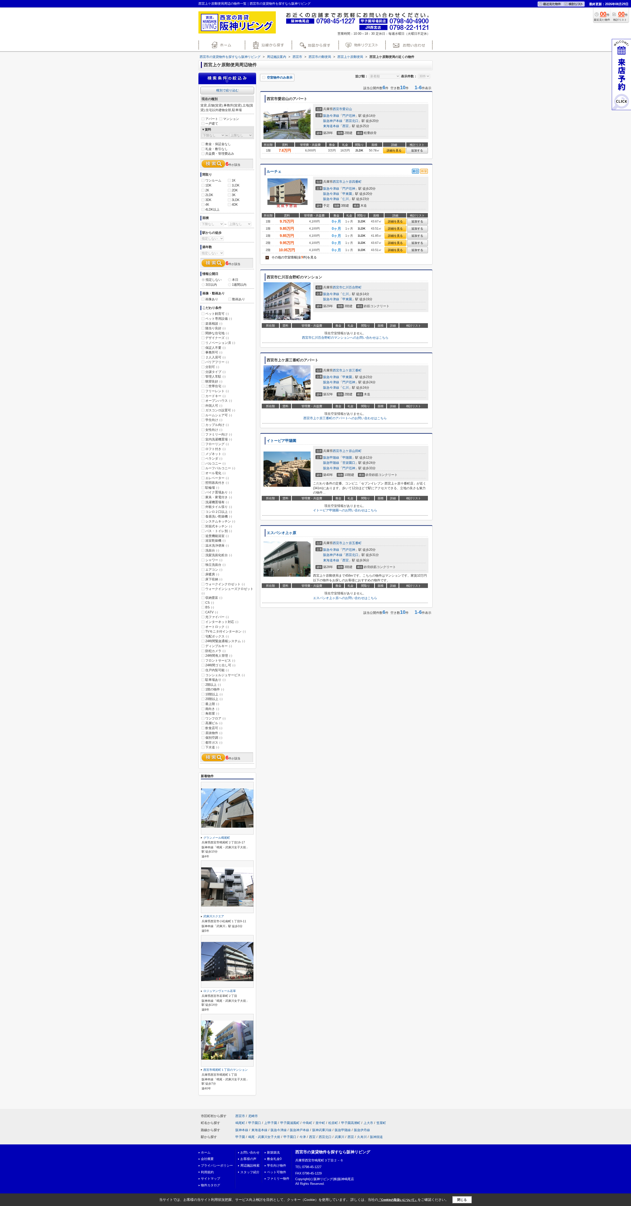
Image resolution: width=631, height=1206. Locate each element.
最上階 (212, 704)
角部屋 (212, 713)
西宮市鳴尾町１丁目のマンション (225, 1070)
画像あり (211, 299)
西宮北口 (352, 121)
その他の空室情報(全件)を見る (291, 257)
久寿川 (362, 1137)
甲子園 (240, 1137)
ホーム (205, 1152)
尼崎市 (253, 1116)
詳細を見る (394, 150)
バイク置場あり (218, 492)
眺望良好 (213, 381)
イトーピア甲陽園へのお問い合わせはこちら (345, 510)
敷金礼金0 (274, 1159)
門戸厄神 (348, 115)
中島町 (307, 1123)
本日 (235, 280)
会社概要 (207, 1159)
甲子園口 (254, 1123)
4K (207, 204)
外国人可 (213, 405)
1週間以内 (239, 284)
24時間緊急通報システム (225, 641)
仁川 (345, 199)
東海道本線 (331, 126)
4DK (235, 204)
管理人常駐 (215, 376)
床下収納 (213, 579)
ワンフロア (215, 718)
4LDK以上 (212, 209)
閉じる (462, 1200)
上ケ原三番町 (352, 370)
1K (234, 180)
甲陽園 (347, 457)
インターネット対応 (221, 622)
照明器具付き (217, 483)
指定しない (214, 280)
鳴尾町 (240, 1123)
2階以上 (213, 685)
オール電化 (215, 473)
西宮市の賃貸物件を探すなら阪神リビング (332, 1152)
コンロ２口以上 (218, 512)
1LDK (236, 185)
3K (234, 195)
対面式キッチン (218, 526)
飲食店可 (213, 728)
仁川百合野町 (352, 287)
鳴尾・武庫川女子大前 (264, 1137)
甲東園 (347, 194)
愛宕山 (347, 109)
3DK (208, 200)
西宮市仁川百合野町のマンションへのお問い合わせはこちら (345, 337)
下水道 (212, 747)
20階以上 (214, 699)
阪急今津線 (331, 115)
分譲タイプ (215, 372)
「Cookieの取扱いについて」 (398, 1200)
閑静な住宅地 (217, 333)
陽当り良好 (215, 328)
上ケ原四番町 (352, 182)
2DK (235, 190)
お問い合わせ (250, 1152)
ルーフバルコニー (220, 468)
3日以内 (211, 284)
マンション (231, 119)
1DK (208, 185)
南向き (212, 709)
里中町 (320, 1123)
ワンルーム (213, 180)
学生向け (213, 420)
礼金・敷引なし (216, 149)
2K (207, 190)
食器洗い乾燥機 (218, 516)
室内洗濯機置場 (218, 439)
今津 (302, 1137)
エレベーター (217, 478)
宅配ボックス (217, 636)
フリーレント (217, 391)
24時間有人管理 (218, 655)
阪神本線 (241, 1130)
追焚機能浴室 (217, 536)
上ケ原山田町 (352, 451)
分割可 (212, 367)
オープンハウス (218, 400)
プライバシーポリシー (217, 1165)
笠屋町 (381, 1123)
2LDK (209, 195)
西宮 (345, 126)
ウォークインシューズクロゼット (227, 591)
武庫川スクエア (213, 916)
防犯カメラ (215, 651)
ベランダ (213, 458)
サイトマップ (210, 1178)
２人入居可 (215, 357)
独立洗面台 (215, 565)
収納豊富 (213, 598)
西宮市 (337, 109)
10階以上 (214, 694)
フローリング (217, 444)
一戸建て (211, 123)
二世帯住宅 (215, 386)
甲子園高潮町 (350, 1123)
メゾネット (215, 454)
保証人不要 (215, 348)
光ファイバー (217, 617)
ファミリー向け (218, 434)
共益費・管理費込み (219, 153)
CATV (211, 612)
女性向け (213, 430)
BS (209, 607)
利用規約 (207, 1172)
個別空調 (213, 737)
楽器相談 (213, 323)
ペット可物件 (276, 1172)
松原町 (333, 1123)
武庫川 (339, 1137)
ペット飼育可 (217, 314)
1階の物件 (214, 689)
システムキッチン (220, 521)
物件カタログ (210, 1185)
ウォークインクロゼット (225, 584)
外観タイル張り (218, 507)
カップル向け (217, 425)
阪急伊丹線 (362, 1130)
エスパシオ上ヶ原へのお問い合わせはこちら (345, 598)
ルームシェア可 (218, 415)
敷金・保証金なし (218, 144)
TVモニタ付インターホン (225, 631)
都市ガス (213, 742)
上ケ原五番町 (352, 543)
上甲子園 (270, 1123)
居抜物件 (213, 733)
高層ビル (213, 723)
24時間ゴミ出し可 (220, 665)
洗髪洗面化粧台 (218, 555)
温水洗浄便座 (217, 545)
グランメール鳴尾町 (216, 837)
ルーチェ (274, 171)
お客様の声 (248, 1159)
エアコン (213, 569)
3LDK (236, 200)
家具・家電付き (218, 497)
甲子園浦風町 (289, 1123)
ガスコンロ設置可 (220, 410)
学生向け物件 (276, 1165)
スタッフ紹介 (250, 1172)
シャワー (213, 560)
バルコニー (215, 463)
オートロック (217, 627)
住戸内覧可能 (217, 670)
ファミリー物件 (278, 1178)
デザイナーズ (217, 338)
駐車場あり (215, 680)
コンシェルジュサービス (225, 675)
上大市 (368, 1123)
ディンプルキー (218, 646)
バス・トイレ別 (218, 531)
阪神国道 (376, 1137)
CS (209, 602)
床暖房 (212, 574)
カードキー (215, 396)
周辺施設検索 (250, 1165)
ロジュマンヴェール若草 (219, 991)
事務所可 (213, 352)
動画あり (238, 299)
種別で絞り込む (227, 90)
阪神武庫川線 (322, 1130)
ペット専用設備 (218, 318)
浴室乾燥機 (215, 540)
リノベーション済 (220, 343)
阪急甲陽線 (331, 457)
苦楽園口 (348, 463)
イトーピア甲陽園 (281, 441)
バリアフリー (217, 362)
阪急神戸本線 (332, 121)
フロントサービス (220, 660)
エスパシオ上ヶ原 (281, 533)
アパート (211, 119)
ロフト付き (215, 449)
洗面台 (212, 550)
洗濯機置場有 (217, 502)
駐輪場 (212, 487)
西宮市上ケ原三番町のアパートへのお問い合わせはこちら (345, 418)
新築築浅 (273, 1152)
